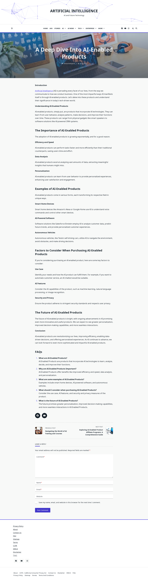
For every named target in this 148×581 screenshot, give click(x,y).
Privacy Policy (18, 526)
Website (39, 496)
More (100, 28)
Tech (80, 28)
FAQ (14, 536)
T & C (15, 555)
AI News (71, 28)
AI (63, 28)
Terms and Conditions (46, 575)
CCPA (15, 546)
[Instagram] (128, 28)
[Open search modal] (136, 28)
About (15, 529)
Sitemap (16, 539)
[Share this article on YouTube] (44, 415)
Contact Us (17, 533)
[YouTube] (125, 28)
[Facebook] (122, 28)
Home (45, 28)
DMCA (15, 549)
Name (39, 483)
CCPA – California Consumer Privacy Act (33, 573)
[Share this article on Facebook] (37, 415)
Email (39, 489)
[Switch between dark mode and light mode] (133, 28)
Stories (57, 28)
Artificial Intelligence (74, 10)
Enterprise (90, 28)
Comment (40, 457)
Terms (15, 542)
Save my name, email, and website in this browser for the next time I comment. (69, 502)
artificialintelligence (69, 63)
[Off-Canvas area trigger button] (12, 28)
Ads (51, 28)
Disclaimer (17, 552)
